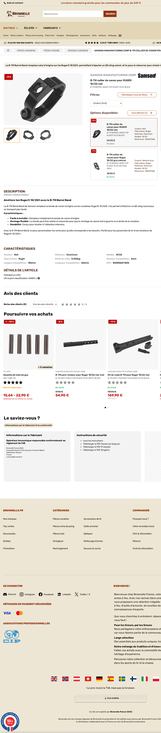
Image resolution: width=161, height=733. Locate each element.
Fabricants (50, 28)
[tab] (28, 425)
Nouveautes (9, 533)
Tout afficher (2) (139, 113)
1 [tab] (106, 409)
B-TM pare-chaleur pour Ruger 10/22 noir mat (80, 375)
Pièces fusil (50, 35)
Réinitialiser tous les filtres (134, 94)
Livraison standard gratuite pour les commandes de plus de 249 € (101, 2)
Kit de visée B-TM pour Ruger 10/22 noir (129, 375)
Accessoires (85, 35)
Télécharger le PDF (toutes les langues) (101, 444)
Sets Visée (111, 399)
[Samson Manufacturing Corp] (147, 75)
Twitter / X (85, 594)
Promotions (9, 548)
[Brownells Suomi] (133, 679)
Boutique (9, 28)
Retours (137, 541)
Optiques (102, 35)
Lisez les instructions (93, 441)
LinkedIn (66, 594)
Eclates (7, 541)
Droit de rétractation (143, 548)
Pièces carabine (17, 35)
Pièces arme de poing (34, 35)
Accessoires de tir (92, 519)
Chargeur (60, 35)
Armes (5, 35)
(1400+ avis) (115, 43)
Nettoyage (112, 35)
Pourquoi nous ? (141, 519)
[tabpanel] (29, 361)
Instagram (30, 594)
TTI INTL (7, 371)
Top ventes (8, 526)
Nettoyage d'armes (93, 541)
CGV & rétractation (142, 533)
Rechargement (72, 35)
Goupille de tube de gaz (15, 375)
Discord (12, 594)
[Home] (7, 50)
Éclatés (29, 28)
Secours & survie (92, 548)
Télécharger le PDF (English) (96, 450)
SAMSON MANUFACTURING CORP (113, 75)
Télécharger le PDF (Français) (96, 447)
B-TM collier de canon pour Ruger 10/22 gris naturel (117, 161)
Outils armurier (91, 526)
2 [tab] (109, 409)
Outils (94, 35)
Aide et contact (14, 3)
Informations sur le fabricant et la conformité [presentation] (28, 425)
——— (120, 35)
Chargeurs (58, 541)
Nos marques (9, 519)
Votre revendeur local (143, 526)
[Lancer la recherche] (110, 14)
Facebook (49, 594)
